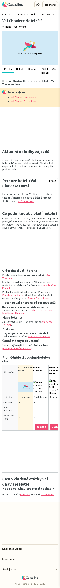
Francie (9, 26)
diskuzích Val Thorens (39, 336)
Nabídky (20, 69)
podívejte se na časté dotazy (17, 348)
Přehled (8, 69)
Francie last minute (12, 295)
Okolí (55, 69)
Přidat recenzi (45, 70)
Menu (52, 4)
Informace (8, 559)
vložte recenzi (26, 201)
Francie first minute (38, 298)
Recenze (32, 69)
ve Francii (25, 494)
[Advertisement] (30, 126)
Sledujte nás (9, 569)
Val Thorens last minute (23, 97)
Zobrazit (41, 426)
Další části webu (12, 548)
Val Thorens (20, 26)
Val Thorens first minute (24, 101)
